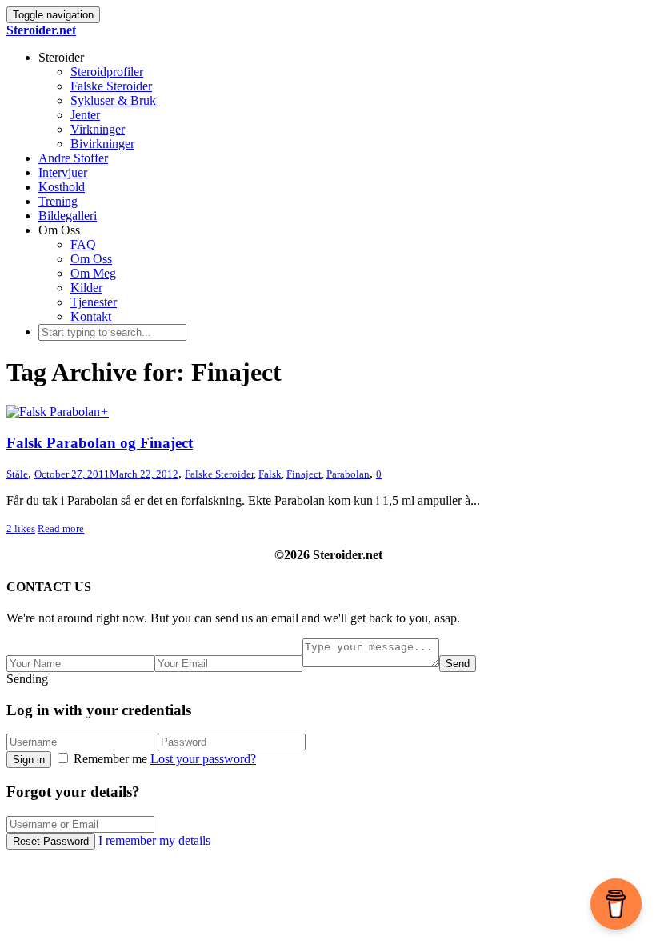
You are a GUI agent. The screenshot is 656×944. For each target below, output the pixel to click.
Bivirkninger (102, 143)
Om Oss (91, 259)
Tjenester (93, 302)
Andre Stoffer (73, 158)
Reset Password (51, 841)
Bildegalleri (67, 215)
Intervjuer (62, 172)
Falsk (270, 474)
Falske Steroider (111, 86)
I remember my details (154, 840)
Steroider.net (41, 30)
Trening (58, 201)
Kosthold (61, 187)
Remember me (110, 759)
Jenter (85, 115)
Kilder (86, 287)
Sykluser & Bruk (113, 100)
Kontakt (90, 316)
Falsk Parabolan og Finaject (99, 442)
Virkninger (97, 129)
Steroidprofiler (106, 71)
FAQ (83, 244)
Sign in (29, 760)
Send (458, 664)
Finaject (304, 474)
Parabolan (348, 474)
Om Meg (93, 273)
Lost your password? (203, 759)
